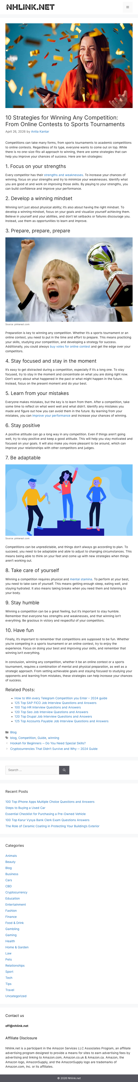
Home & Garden (17, 947)
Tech (8, 978)
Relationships (15, 965)
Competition (27, 738)
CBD (8, 886)
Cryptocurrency (16, 892)
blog (13, 738)
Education (12, 898)
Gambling (12, 929)
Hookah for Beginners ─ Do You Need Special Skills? (48, 743)
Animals (11, 856)
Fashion (11, 910)
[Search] (64, 770)
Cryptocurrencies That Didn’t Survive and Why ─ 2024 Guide (54, 749)
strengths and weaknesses (63, 175)
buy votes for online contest (70, 346)
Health (10, 941)
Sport (9, 971)
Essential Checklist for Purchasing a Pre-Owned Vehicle (45, 814)
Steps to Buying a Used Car (25, 808)
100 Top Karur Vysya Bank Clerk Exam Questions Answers (47, 820)
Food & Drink (14, 923)
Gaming (11, 935)
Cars (8, 880)
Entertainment (15, 904)
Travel (9, 990)
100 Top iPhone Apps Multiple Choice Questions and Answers (50, 802)
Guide (42, 738)
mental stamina (81, 579)
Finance (11, 917)
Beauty (10, 862)
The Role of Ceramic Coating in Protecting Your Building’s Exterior (52, 826)
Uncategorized (16, 996)
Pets (8, 959)
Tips (8, 984)
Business (11, 874)
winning (53, 738)
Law (8, 953)
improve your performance (51, 415)
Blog (13, 732)
